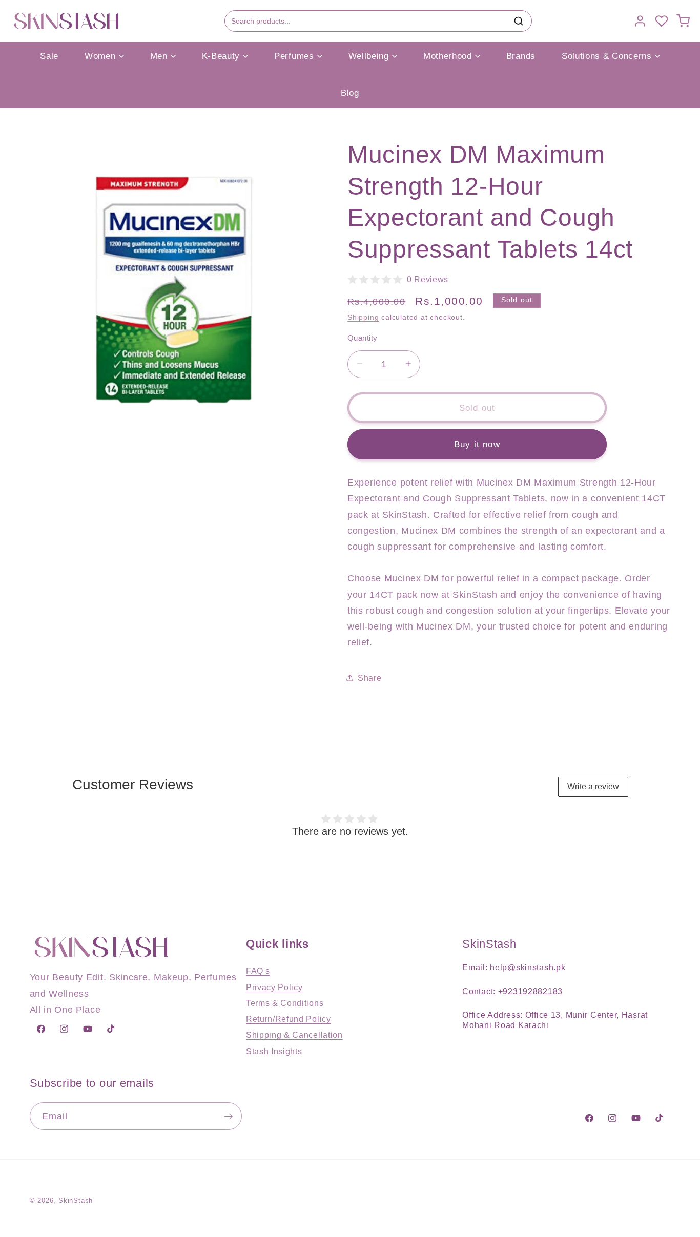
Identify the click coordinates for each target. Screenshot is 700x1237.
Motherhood (447, 56)
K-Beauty (221, 56)
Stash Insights (274, 1051)
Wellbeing (368, 56)
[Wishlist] (661, 21)
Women (100, 56)
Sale (49, 56)
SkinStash (75, 1200)
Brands (521, 56)
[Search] (518, 21)
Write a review (593, 786)
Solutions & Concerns (607, 56)
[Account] (640, 21)
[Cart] (683, 21)
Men (159, 56)
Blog (350, 93)
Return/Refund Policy (288, 1018)
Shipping (363, 317)
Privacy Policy (274, 987)
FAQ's (258, 970)
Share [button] (369, 677)
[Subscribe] (228, 1116)
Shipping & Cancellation (294, 1034)
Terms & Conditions (284, 1003)
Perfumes (294, 56)
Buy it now (477, 444)
